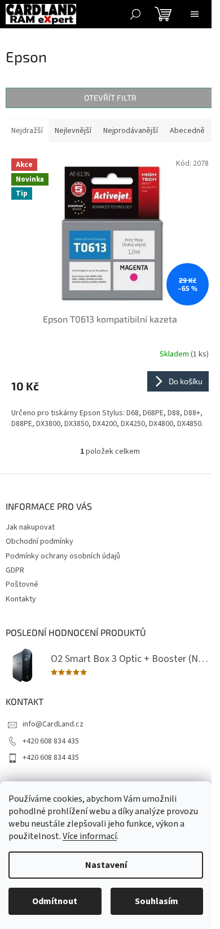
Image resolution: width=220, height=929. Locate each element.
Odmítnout (54, 901)
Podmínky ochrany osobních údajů (63, 556)
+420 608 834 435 (51, 741)
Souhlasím (156, 901)
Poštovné (22, 584)
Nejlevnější (73, 130)
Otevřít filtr (110, 97)
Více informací (90, 836)
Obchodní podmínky (39, 541)
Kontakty (21, 599)
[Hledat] (135, 14)
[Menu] (194, 14)
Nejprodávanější (130, 130)
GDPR (15, 570)
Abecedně (187, 130)
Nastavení (106, 865)
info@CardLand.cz (53, 724)
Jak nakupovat (30, 527)
